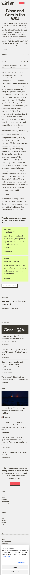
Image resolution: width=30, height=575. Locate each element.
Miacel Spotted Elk (7, 372)
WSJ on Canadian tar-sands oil (14, 303)
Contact (4, 520)
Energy (3, 495)
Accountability (5, 501)
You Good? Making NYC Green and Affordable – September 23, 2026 (14, 352)
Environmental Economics (12, 210)
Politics (4, 497)
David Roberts (5, 50)
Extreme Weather (6, 503)
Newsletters (5, 537)
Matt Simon (5, 382)
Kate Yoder (7, 417)
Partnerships (5, 524)
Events (3, 539)
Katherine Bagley (6, 457)
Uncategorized (24, 58)
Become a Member (6, 541)
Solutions (4, 499)
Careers (4, 522)
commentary (12, 32)
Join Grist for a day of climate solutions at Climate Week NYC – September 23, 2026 (15, 338)
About (3, 516)
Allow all (15, 567)
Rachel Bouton (5, 344)
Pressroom (4, 527)
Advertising (5, 543)
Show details (21, 562)
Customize (14, 571)
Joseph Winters (6, 447)
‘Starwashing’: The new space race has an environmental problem (13, 410)
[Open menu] (27, 3)
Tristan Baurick (5, 432)
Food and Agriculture (7, 506)
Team (3, 518)
